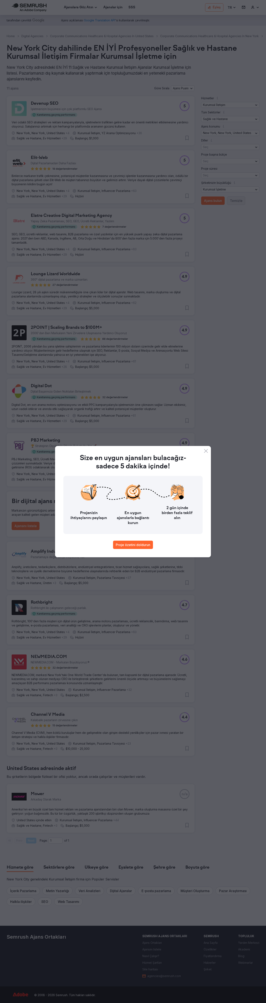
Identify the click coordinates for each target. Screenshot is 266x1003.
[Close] (206, 451)
